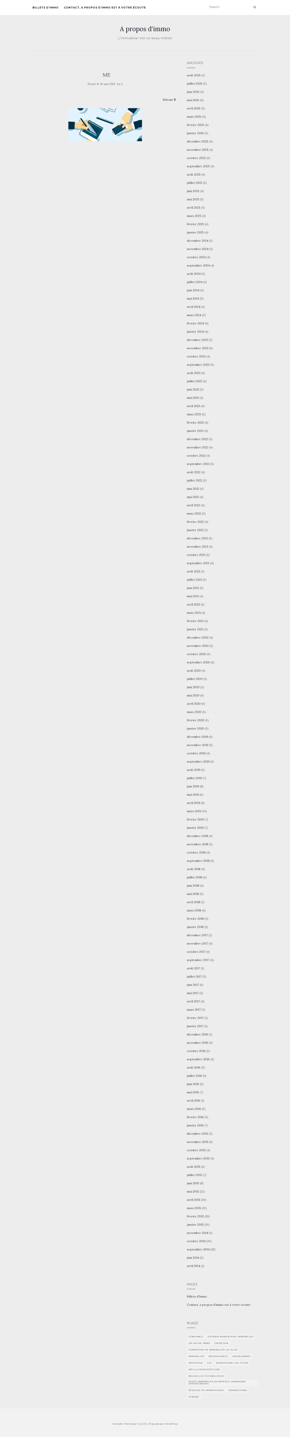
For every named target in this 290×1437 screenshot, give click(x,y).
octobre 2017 (196, 952)
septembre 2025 (198, 166)
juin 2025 (193, 191)
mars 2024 (194, 315)
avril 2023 (193, 406)
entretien (221, 1343)
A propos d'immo (145, 29)
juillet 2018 (194, 877)
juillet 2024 (194, 282)
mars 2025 (194, 216)
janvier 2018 (195, 927)
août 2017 (193, 968)
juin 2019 (193, 786)
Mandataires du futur (232, 1363)
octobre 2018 (196, 852)
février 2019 (195, 819)
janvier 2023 (195, 431)
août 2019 (193, 770)
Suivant (168, 100)
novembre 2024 (197, 249)
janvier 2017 (195, 1026)
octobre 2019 (196, 753)
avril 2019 (193, 803)
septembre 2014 (198, 1249)
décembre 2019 (197, 737)
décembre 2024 (197, 241)
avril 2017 (193, 1001)
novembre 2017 (197, 943)
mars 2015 (194, 1208)
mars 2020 (194, 712)
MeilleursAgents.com (204, 1369)
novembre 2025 (197, 150)
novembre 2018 (197, 844)
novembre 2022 (197, 447)
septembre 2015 (198, 1158)
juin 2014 (193, 1258)
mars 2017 (194, 1009)
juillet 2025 (194, 183)
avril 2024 (193, 307)
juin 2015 (193, 1183)
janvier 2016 (195, 1125)
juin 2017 (193, 985)
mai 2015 (193, 1191)
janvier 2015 (195, 1224)
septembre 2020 (198, 662)
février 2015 (195, 1216)
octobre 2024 (196, 257)
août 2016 (193, 1067)
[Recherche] (255, 7)
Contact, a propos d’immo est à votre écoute (105, 7)
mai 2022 (193, 497)
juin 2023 (193, 389)
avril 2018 (193, 902)
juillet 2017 (194, 976)
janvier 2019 (195, 828)
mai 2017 (193, 993)
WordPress (171, 1423)
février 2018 (195, 919)
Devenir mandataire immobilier (230, 1336)
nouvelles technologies (206, 1376)
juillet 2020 (195, 679)
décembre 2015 (197, 1134)
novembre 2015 (197, 1142)
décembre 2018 (197, 836)
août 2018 (193, 869)
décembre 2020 (197, 637)
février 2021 (195, 621)
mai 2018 (193, 894)
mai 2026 (193, 100)
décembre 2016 (197, 1034)
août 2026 (194, 75)
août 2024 (194, 274)
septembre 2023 (198, 365)
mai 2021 (193, 596)
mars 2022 (194, 513)
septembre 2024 (198, 265)
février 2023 (195, 422)
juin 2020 (193, 687)
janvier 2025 (195, 232)
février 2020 (195, 720)
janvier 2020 (195, 728)
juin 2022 (193, 489)
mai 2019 (193, 795)
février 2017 (195, 1018)
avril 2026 (193, 108)
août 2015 (193, 1167)
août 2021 (193, 571)
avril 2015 (193, 1200)
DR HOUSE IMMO (199, 1343)
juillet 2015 (194, 1175)
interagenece (218, 1356)
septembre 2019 (198, 761)
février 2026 (195, 125)
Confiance (196, 1336)
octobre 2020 (196, 654)
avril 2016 (193, 1100)
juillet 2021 (194, 580)
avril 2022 (193, 505)
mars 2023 (194, 414)
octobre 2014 (196, 1241)
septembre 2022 (198, 464)
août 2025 (194, 174)
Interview (196, 1363)
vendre (194, 1396)
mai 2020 (193, 695)
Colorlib (142, 1423)
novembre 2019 (197, 745)
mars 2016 (194, 1109)
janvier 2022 (195, 530)
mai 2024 (193, 298)
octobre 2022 (196, 456)
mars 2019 (194, 811)
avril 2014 (193, 1266)
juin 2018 (193, 885)
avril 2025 (193, 207)
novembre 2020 (198, 646)
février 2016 (195, 1117)
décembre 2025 (197, 141)
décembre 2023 (197, 340)
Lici (209, 1363)
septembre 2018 (198, 861)
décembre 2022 (197, 439)
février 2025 (195, 224)
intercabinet (241, 1356)
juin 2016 (193, 1084)
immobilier (196, 1356)
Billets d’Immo (45, 7)
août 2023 (193, 373)
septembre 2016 (198, 1059)
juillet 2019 (194, 778)
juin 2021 (193, 588)
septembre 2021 (198, 563)
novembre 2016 (197, 1043)
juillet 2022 (194, 480)
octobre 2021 (196, 555)
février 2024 (195, 323)
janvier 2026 (195, 133)
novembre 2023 (197, 348)
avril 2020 (194, 704)
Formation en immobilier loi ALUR (213, 1349)
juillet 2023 (194, 381)
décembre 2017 (197, 935)
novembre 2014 (197, 1233)
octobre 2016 (196, 1051)
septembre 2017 (198, 960)
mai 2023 (193, 398)
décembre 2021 (197, 538)
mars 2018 (194, 910)
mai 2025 (193, 199)
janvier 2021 (195, 629)
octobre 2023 (196, 356)
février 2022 (195, 522)
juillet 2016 (194, 1076)
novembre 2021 (197, 546)
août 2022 (193, 472)
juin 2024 (193, 290)
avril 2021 (193, 604)
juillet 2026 (194, 83)
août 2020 (194, 670)
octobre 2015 (196, 1150)
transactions (237, 1390)
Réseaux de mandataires (206, 1390)
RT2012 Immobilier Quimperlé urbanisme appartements (217, 1382)
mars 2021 (194, 613)
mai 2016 (193, 1092)
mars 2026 (194, 117)
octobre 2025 (196, 158)
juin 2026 (193, 92)
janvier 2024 (195, 331)
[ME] (106, 124)
